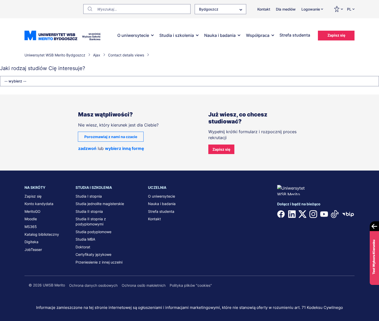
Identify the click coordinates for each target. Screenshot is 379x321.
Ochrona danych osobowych (93, 285)
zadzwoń (87, 148)
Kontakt (263, 9)
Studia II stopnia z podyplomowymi (91, 221)
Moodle (30, 219)
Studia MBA (85, 239)
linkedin (292, 214)
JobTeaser (33, 249)
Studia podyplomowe (93, 232)
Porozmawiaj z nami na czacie (110, 136)
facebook (281, 214)
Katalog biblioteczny (41, 234)
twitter (302, 214)
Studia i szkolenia (176, 35)
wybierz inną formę (124, 148)
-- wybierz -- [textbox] (15, 81)
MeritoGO (32, 211)
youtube (324, 214)
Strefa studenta (294, 35)
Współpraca (257, 35)
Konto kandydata (38, 203)
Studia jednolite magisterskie (100, 203)
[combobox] (220, 9)
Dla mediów (286, 9)
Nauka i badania (220, 35)
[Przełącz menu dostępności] (338, 9)
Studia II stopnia (89, 211)
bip (348, 214)
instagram (313, 214)
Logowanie (310, 9)
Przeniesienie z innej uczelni (99, 262)
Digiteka (31, 242)
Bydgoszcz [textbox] (208, 9)
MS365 (30, 226)
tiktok (335, 214)
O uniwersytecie (133, 35)
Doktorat (83, 247)
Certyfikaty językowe (93, 254)
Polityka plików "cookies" (191, 285)
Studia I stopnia (89, 196)
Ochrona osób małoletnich (144, 285)
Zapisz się (336, 35)
